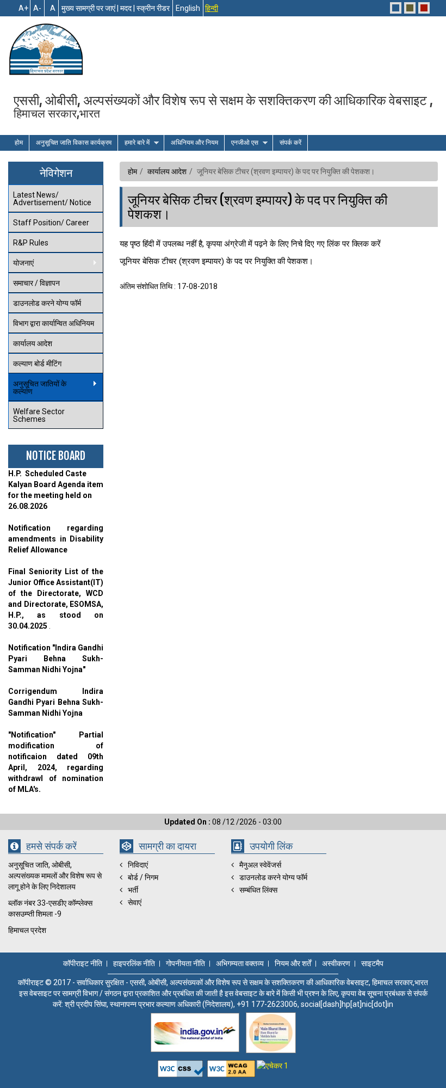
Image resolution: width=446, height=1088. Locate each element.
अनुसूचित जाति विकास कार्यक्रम (74, 142)
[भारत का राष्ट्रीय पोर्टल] (195, 1032)
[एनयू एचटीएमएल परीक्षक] (232, 1065)
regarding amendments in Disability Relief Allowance (55, 539)
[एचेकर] (272, 1065)
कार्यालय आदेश (32, 343)
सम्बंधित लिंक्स (258, 890)
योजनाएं (21, 263)
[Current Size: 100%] (36, 8)
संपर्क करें (290, 142)
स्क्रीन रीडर (153, 8)
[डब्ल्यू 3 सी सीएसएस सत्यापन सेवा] (182, 1065)
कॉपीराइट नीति (82, 964)
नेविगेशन (56, 173)
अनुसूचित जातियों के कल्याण (37, 387)
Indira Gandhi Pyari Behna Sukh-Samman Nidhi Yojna (55, 702)
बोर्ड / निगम (143, 877)
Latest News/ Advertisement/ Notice (52, 198)
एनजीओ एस (241, 143)
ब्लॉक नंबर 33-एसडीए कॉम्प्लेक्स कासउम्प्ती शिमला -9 (50, 908)
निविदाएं (138, 864)
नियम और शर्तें (293, 964)
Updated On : (188, 821)
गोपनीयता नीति (185, 964)
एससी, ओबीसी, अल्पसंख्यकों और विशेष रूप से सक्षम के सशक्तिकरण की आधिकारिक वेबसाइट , (223, 106)
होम (19, 142)
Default (395, 8)
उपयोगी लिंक (271, 846)
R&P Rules (30, 242)
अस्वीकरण (336, 964)
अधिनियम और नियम (194, 142)
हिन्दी (211, 8)
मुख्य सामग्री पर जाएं (88, 8)
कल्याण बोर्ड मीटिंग (37, 363)
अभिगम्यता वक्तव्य (240, 964)
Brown (410, 8)
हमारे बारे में (134, 143)
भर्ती (133, 890)
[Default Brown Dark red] (409, 8)
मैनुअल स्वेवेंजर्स (260, 864)
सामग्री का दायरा (167, 846)
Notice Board (55, 456)
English (188, 8)
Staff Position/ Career (51, 222)
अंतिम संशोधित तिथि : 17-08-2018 (253, 229)
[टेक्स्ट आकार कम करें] (37, 8)
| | (115, 8)
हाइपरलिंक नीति (134, 964)
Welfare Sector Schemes (39, 415)
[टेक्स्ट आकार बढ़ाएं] (22, 8)
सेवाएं (134, 902)
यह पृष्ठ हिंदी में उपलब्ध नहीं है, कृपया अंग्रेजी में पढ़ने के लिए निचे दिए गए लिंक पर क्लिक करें (250, 244)
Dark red (424, 8)
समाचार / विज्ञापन (36, 283)
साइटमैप (372, 964)
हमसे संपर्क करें (51, 846)
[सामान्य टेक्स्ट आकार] (51, 8)
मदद (126, 8)
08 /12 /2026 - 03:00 (223, 821)
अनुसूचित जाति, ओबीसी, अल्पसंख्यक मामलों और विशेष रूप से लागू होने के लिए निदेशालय (55, 875)
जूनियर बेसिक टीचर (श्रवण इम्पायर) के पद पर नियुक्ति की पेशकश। (257, 207)
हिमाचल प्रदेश (27, 930)
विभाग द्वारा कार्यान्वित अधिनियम (53, 323)
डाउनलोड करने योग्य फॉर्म (47, 303)
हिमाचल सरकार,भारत (57, 113)
